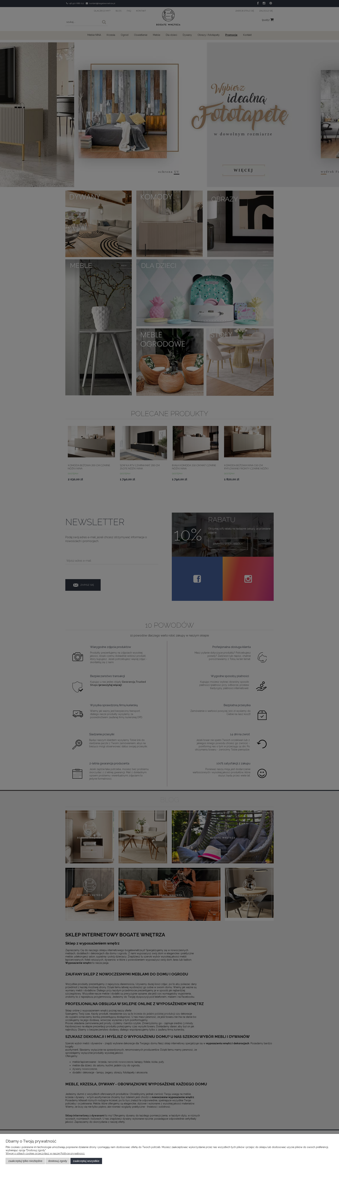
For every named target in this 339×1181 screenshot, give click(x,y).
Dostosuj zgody (57, 1160)
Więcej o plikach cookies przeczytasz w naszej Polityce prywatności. (45, 1153)
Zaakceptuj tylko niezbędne (25, 1160)
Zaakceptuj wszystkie (86, 1160)
